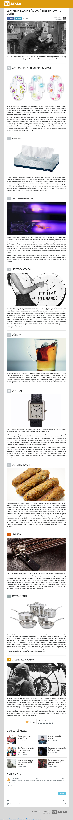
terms (39, 819)
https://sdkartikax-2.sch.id (25, 819)
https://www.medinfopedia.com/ (9, 819)
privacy (35, 819)
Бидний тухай (36, 811)
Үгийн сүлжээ (46, 811)
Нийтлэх (61, 794)
